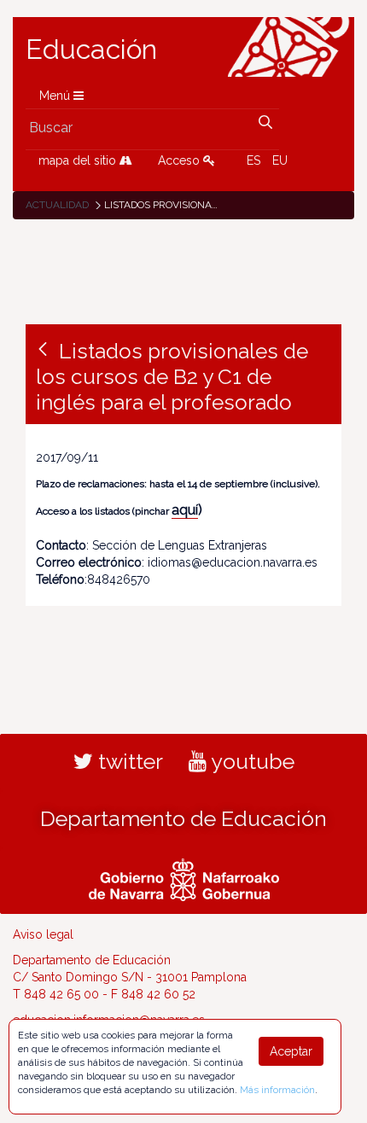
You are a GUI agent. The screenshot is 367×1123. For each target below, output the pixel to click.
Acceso (180, 160)
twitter (128, 761)
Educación (91, 49)
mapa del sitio (78, 160)
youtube (250, 761)
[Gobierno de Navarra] (184, 877)
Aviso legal (43, 934)
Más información (277, 1090)
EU (280, 160)
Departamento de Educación (183, 818)
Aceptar (291, 1051)
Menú (56, 95)
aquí (185, 510)
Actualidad (57, 205)
